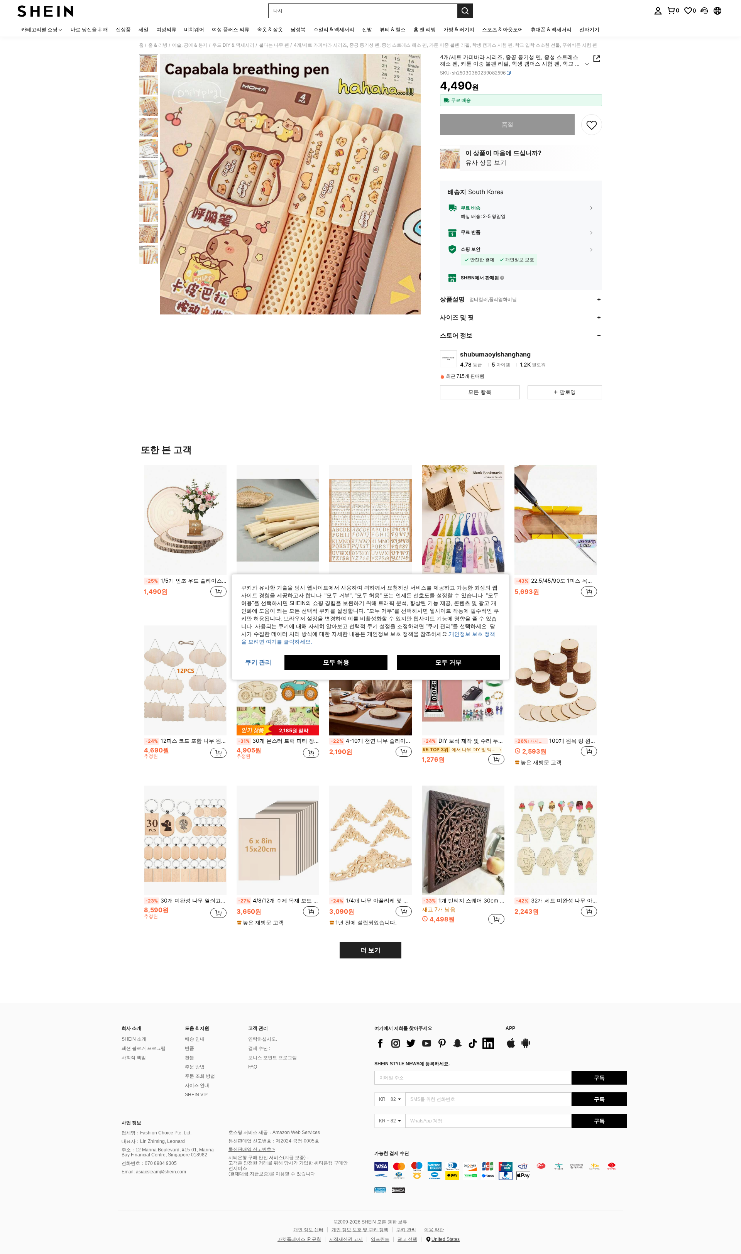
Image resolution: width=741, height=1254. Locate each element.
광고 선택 (407, 1239)
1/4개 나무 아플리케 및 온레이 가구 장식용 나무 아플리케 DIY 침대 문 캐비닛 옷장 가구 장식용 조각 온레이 (371, 900)
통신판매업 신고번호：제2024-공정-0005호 (273, 1141)
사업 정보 (131, 1123)
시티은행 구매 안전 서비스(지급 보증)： (269, 1157)
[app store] (511, 1047)
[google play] (525, 1047)
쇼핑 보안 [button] (470, 249)
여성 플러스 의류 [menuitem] (230, 29)
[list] (436, 1043)
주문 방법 (195, 1067)
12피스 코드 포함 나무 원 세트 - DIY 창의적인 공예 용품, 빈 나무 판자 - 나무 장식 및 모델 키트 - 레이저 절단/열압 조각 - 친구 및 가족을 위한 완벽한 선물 (186, 741)
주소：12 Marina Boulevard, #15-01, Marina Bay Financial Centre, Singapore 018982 (168, 1152)
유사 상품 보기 (485, 162)
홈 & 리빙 (157, 45)
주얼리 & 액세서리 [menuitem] (333, 29)
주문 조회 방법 (200, 1076)
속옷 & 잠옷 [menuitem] (270, 29)
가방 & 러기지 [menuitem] (458, 29)
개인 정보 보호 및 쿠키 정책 (360, 1229)
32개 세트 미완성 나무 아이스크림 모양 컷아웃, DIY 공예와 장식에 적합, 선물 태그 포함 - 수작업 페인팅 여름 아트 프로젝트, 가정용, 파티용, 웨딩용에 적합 (556, 900)
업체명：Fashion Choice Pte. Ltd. (156, 1133)
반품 (189, 1048)
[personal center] (658, 10)
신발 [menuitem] (367, 29)
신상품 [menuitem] (123, 29)
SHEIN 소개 (134, 1039)
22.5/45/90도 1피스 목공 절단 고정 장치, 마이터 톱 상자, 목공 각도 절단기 (556, 581)
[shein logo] (45, 11)
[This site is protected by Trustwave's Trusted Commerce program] (380, 1190)
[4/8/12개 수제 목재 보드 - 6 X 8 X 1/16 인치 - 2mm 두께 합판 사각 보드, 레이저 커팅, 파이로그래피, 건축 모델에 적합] (278, 841)
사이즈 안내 (197, 1085)
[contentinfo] (500, 1171)
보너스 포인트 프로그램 (272, 1057)
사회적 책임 (134, 1057)
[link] (673, 10)
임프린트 (380, 1239)
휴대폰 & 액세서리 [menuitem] (551, 29)
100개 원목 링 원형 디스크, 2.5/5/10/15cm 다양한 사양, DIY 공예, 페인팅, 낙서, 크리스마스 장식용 (556, 741)
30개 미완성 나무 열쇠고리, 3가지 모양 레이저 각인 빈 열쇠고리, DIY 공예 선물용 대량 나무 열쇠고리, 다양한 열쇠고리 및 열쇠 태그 (186, 900)
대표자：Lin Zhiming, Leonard (153, 1141)
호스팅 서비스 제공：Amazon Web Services (274, 1132)
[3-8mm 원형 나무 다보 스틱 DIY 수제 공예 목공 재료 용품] (278, 520)
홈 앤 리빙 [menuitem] (424, 29)
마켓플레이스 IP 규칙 (299, 1239)
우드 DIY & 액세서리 (233, 45)
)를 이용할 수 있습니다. (292, 1173)
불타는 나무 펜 (274, 45)
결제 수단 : (259, 1048)
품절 (507, 124)
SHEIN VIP (196, 1094)
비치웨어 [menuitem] (194, 29)
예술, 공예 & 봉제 (190, 45)
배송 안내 (195, 1039)
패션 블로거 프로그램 (144, 1048)
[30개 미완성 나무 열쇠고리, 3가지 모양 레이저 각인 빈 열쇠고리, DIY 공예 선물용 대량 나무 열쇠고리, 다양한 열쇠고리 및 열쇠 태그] (185, 841)
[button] (704, 10)
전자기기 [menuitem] (589, 29)
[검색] (465, 10)
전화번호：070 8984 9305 (149, 1163)
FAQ (252, 1067)
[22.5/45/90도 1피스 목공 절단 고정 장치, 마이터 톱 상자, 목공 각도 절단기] (555, 520)
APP (510, 1028)
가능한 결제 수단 (391, 1153)
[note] (278, 730)
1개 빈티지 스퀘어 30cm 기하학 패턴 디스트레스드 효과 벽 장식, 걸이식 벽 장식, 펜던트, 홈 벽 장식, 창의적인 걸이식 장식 (463, 900)
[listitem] (185, 539)
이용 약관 (434, 1229)
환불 (189, 1057)
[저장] (591, 124)
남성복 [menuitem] (298, 29)
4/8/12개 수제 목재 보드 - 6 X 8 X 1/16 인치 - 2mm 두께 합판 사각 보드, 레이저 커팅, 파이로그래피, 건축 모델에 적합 (278, 900)
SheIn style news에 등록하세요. (412, 1063)
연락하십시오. (262, 1039)
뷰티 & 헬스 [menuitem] (393, 29)
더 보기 (370, 950)
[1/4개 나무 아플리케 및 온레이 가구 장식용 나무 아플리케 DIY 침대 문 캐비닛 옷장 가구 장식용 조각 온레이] (370, 841)
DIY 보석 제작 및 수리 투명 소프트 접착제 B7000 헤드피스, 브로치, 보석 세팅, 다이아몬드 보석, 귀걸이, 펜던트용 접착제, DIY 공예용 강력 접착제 (463, 741)
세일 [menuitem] (144, 29)
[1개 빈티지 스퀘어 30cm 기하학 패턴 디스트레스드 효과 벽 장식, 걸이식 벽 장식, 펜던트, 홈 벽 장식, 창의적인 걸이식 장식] (463, 841)
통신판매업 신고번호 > (251, 1149)
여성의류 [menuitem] (166, 29)
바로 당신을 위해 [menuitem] (89, 29)
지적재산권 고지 (346, 1239)
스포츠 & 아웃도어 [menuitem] (502, 29)
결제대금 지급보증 (249, 1173)
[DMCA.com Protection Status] (398, 1190)
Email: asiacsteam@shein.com (154, 1172)
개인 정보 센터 (308, 1229)
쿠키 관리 (406, 1229)
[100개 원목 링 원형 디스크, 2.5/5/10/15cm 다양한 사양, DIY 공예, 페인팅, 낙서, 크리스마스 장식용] (555, 680)
